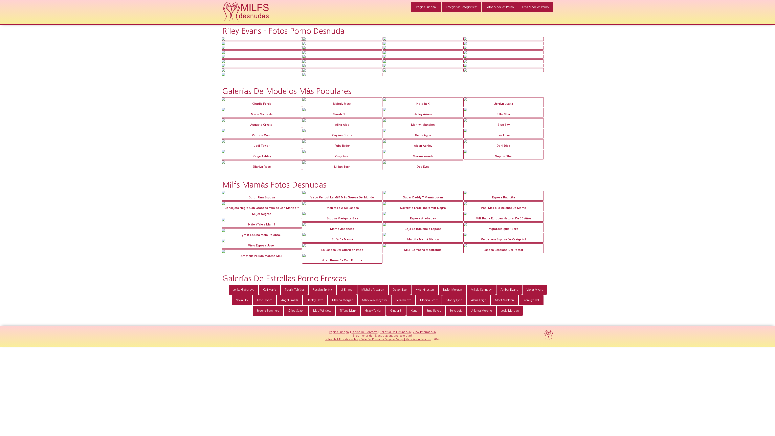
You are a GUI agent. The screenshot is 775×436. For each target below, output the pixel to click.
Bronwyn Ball (531, 300)
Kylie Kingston (425, 289)
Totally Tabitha (294, 289)
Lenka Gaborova (243, 289)
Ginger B (396, 310)
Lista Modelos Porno (535, 7)
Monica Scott (429, 300)
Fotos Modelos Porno (500, 7)
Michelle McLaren (372, 289)
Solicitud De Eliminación (395, 332)
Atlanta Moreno (481, 310)
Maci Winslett (322, 310)
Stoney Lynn (454, 300)
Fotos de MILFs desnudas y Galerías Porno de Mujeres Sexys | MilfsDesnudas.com (378, 339)
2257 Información (424, 332)
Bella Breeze (403, 300)
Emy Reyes (434, 310)
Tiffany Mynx (348, 310)
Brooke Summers (268, 310)
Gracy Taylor (373, 310)
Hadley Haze (315, 300)
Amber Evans (509, 289)
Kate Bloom (264, 300)
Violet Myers (535, 289)
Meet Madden (504, 300)
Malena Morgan (342, 300)
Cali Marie (269, 289)
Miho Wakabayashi (374, 300)
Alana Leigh (478, 300)
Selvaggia (456, 310)
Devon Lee (400, 289)
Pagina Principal (426, 7)
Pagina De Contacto (365, 332)
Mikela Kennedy (481, 289)
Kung (414, 310)
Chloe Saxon (296, 310)
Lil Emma (347, 289)
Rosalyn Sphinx (322, 289)
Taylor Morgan (452, 289)
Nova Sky (242, 300)
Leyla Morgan (510, 310)
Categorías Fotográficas (461, 7)
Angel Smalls (289, 300)
